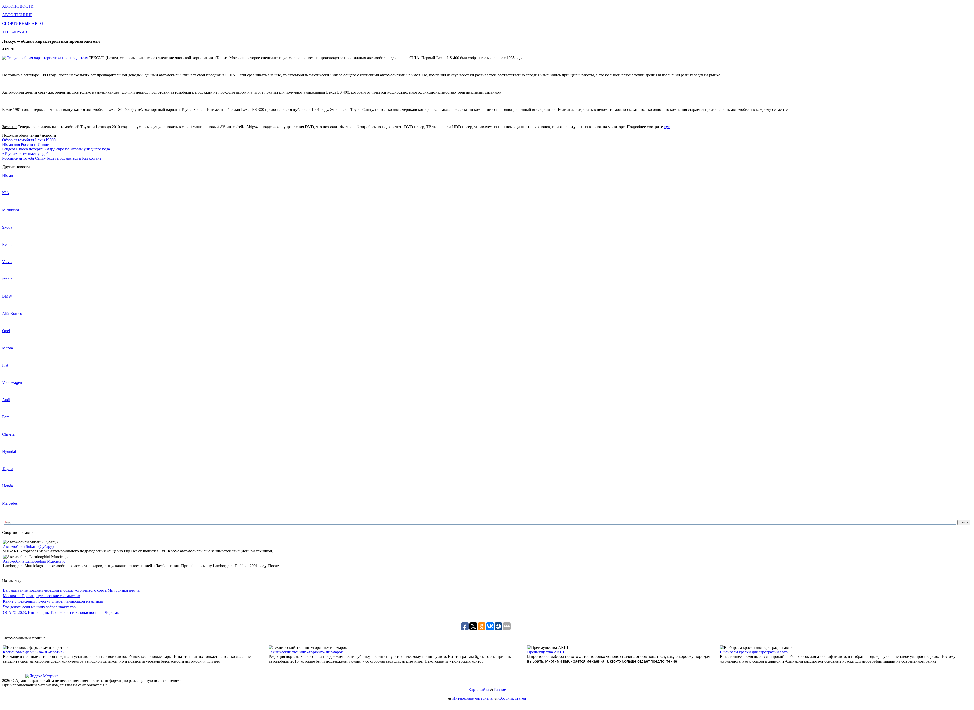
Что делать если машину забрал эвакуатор (39, 607)
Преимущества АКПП (546, 652)
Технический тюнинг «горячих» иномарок (306, 652)
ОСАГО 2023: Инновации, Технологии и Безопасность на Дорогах (61, 612)
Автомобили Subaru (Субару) (28, 546)
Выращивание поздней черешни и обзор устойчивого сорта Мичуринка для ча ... (73, 590)
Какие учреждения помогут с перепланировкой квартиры (53, 601)
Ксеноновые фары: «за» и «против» (34, 652)
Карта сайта (478, 689)
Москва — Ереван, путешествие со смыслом (41, 596)
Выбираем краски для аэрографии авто (754, 652)
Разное (500, 689)
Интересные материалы (472, 698)
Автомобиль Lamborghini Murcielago (34, 561)
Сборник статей (512, 698)
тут (667, 127)
